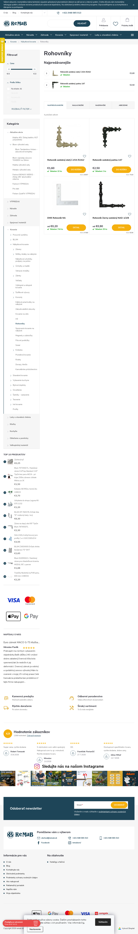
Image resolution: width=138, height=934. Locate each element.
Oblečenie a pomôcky (19, 438)
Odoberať (119, 805)
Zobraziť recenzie (34, 735)
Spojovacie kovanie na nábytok (24, 329)
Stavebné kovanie (20, 375)
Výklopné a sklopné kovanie (23, 286)
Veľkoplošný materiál (19, 445)
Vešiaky (18, 280)
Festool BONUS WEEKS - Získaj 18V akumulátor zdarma (23, 176)
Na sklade (16, 89)
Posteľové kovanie (23, 355)
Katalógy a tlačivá (57, 862)
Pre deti (16, 188)
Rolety (18, 359)
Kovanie (13, 229)
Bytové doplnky (19, 385)
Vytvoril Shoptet (128, 928)
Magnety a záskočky (23, 335)
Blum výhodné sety (21, 144)
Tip (13, 102)
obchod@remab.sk (49, 838)
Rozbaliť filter (20, 109)
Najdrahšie (100, 105)
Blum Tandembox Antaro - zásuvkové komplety (26, 150)
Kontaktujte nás (27, 13)
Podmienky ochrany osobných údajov (22, 877)
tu (83, 922)
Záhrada (13, 215)
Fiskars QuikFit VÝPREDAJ (24, 193)
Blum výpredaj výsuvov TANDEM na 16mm (22, 159)
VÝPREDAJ (15, 201)
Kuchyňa (13, 431)
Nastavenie (35, 929)
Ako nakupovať (12, 881)
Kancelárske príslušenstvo (26, 369)
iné (16, 319)
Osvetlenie (17, 390)
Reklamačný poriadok (15, 885)
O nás (6, 13)
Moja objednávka (13, 893)
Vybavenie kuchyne (21, 380)
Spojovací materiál (18, 222)
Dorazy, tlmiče (21, 364)
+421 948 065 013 (80, 838)
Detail (76, 227)
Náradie (13, 208)
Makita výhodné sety (21, 165)
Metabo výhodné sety (22, 169)
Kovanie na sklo (22, 314)
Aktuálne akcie (16, 132)
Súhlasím (103, 922)
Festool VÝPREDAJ (21, 184)
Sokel (17, 345)
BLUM (15, 239)
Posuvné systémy (20, 235)
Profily (15, 409)
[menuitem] (14, 35)
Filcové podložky (22, 340)
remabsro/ (76, 842)
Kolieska (18, 350)
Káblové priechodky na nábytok (24, 303)
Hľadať (81, 23)
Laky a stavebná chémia (20, 417)
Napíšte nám (11, 889)
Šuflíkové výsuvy (22, 292)
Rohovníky (20, 323)
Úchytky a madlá (22, 266)
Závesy (18, 249)
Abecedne (123, 105)
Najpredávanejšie (55, 105)
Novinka (15, 97)
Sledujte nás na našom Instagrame (73, 766)
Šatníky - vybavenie (21, 395)
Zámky (18, 275)
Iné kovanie (17, 404)
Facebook (45, 842)
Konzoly (18, 297)
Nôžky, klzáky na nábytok (26, 254)
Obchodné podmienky (15, 873)
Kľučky (13, 424)
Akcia (14, 93)
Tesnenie (16, 399)
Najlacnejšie (78, 105)
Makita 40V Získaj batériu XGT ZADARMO (25, 138)
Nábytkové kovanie (21, 244)
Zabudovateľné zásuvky (25, 309)
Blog (14, 13)
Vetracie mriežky (22, 271)
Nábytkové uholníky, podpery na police (23, 260)
